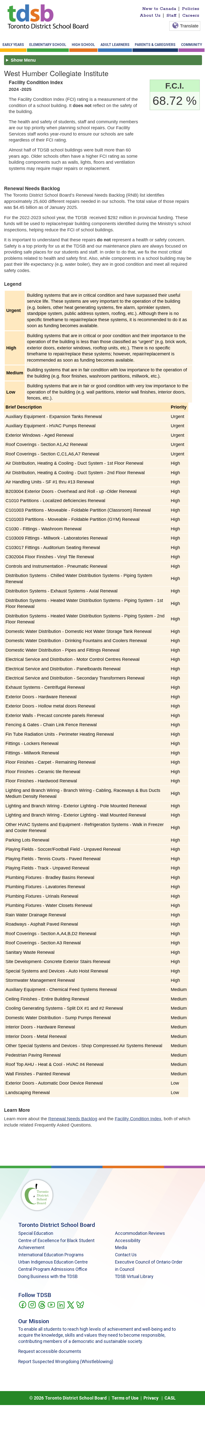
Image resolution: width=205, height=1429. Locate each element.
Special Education (35, 1233)
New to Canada (159, 8)
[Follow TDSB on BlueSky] (80, 1304)
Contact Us (126, 1254)
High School (83, 45)
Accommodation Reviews (140, 1233)
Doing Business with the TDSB (48, 1276)
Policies (190, 8)
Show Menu (23, 60)
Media (121, 1247)
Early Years (13, 45)
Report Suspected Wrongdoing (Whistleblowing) (65, 1361)
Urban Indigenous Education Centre (53, 1262)
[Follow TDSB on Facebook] (22, 1304)
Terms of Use (125, 1398)
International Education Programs (51, 1254)
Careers (190, 15)
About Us (150, 15)
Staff (171, 15)
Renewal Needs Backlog (72, 1118)
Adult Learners (115, 45)
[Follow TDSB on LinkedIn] (61, 1304)
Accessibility (127, 1240)
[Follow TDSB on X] (70, 1304)
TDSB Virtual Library (134, 1276)
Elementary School (47, 45)
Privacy (151, 1398)
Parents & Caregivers (155, 45)
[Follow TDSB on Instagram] (32, 1304)
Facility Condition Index (138, 1118)
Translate (189, 25)
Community (191, 45)
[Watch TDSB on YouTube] (51, 1304)
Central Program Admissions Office (52, 1269)
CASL (170, 1398)
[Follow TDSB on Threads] (42, 1304)
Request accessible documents (49, 1351)
